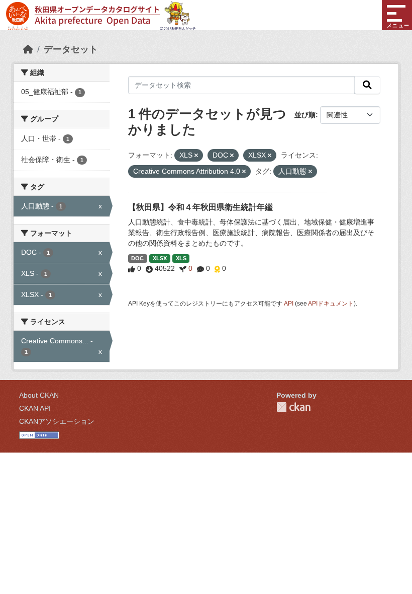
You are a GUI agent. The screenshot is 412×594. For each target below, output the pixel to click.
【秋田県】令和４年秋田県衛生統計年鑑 (200, 207)
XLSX (160, 258)
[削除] (196, 156)
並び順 (305, 115)
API (288, 303)
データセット (71, 49)
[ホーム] (28, 49)
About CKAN (39, 395)
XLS (181, 258)
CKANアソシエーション (56, 421)
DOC (137, 258)
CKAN (293, 407)
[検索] (367, 85)
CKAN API (35, 408)
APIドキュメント (331, 303)
